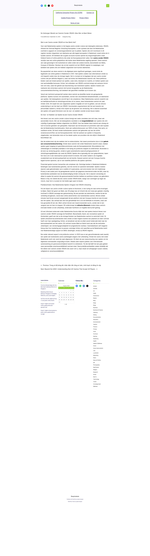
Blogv (94, 305)
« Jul (66, 304)
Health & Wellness (97, 343)
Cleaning (95, 312)
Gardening (95, 338)
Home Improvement (98, 348)
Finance (95, 326)
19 (64, 297)
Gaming (95, 336)
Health (94, 341)
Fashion (95, 324)
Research (95, 372)
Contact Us (90, 12)
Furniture (95, 333)
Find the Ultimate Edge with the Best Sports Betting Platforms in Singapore (49, 287)
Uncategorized (97, 384)
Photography (96, 364)
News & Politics (97, 360)
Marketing (95, 355)
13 (66, 295)
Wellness (95, 386)
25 (61, 299)
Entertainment (96, 322)
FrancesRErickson (45, 36)
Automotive (96, 295)
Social (94, 374)
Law (94, 350)
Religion (95, 369)
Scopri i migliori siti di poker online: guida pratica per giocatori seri (47, 305)
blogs (94, 302)
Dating (95, 314)
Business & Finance (98, 310)
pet (94, 362)
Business (95, 307)
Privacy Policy (84, 18)
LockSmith (95, 353)
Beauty (95, 298)
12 (64, 295)
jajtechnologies (80, 499)
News (94, 357)
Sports (95, 376)
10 (59, 295)
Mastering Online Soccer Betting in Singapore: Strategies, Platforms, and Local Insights (49, 293)
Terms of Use (74, 23)
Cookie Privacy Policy (68, 18)
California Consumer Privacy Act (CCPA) (69, 12)
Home (94, 345)
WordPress (75, 499)
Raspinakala (78, 5)
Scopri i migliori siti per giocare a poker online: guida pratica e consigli (49, 312)
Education (95, 319)
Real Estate (96, 367)
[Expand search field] (107, 5)
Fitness (95, 329)
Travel (94, 381)
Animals (95, 288)
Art (94, 291)
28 (68, 299)
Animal (95, 286)
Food (94, 331)
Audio (94, 293)
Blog (69, 36)
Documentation (97, 317)
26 (64, 299)
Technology (96, 379)
